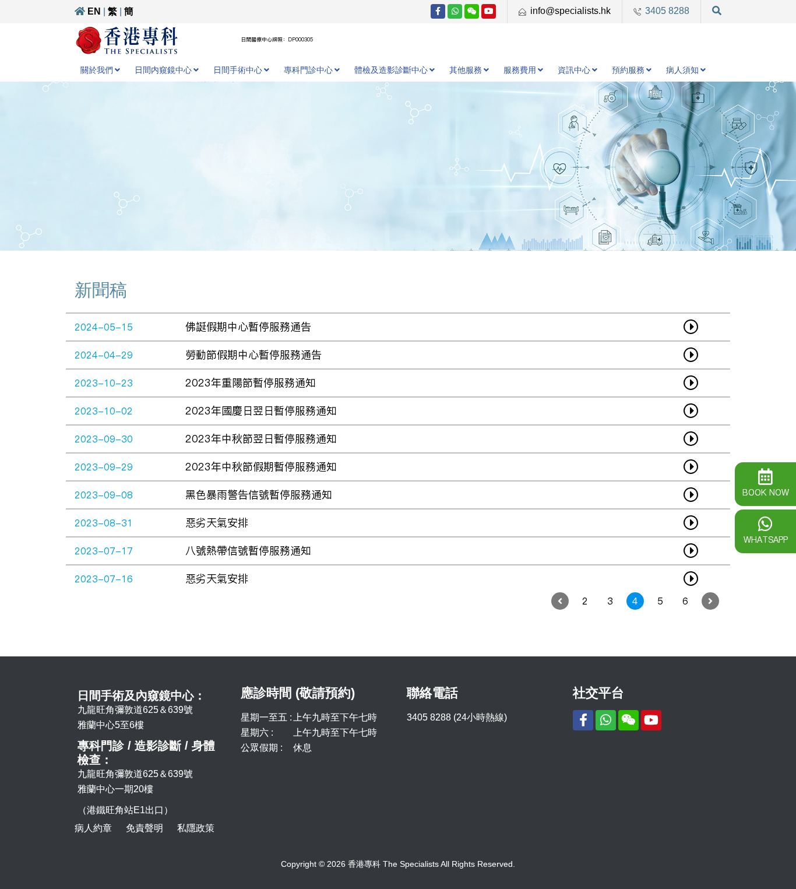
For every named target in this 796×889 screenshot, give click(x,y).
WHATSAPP (766, 540)
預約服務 (628, 70)
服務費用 (519, 70)
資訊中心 (574, 70)
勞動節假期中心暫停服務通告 (253, 354)
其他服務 (465, 70)
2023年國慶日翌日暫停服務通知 (261, 410)
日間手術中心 (237, 70)
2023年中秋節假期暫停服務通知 (261, 466)
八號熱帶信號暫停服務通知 (248, 550)
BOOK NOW (765, 492)
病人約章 (93, 828)
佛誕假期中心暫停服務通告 (248, 326)
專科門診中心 (308, 70)
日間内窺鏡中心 (163, 70)
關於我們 (96, 70)
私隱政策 (195, 828)
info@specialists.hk (570, 11)
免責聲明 (144, 828)
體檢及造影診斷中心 (391, 70)
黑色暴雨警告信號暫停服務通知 (258, 494)
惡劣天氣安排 (216, 522)
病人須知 (682, 70)
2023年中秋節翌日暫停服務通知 (261, 438)
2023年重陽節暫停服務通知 (250, 382)
